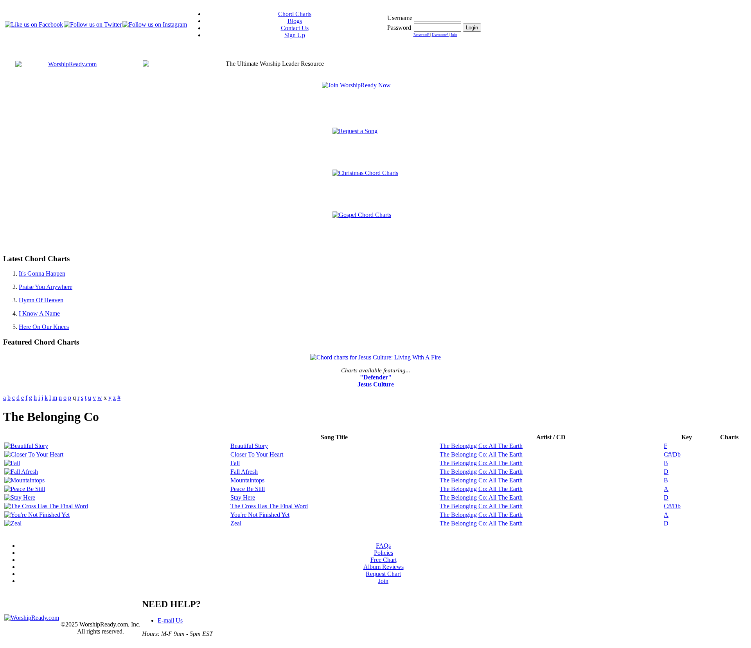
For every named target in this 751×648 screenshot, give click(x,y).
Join (454, 35)
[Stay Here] (19, 497)
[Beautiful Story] (26, 445)
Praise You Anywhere (45, 286)
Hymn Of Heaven (41, 300)
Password (399, 27)
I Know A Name (39, 313)
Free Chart (383, 559)
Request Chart (383, 573)
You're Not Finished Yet (259, 514)
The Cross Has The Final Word (269, 506)
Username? (440, 35)
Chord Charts (294, 14)
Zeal (235, 523)
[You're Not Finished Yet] (37, 514)
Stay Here (242, 497)
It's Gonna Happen (42, 273)
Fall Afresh (244, 471)
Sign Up (294, 35)
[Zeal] (13, 523)
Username (399, 17)
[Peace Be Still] (24, 489)
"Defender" (376, 377)
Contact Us (295, 28)
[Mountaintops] (24, 480)
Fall (235, 463)
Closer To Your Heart (256, 454)
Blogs (294, 21)
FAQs (383, 545)
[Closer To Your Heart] (33, 454)
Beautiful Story (249, 445)
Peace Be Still (247, 489)
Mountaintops (247, 480)
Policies (383, 552)
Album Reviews (383, 566)
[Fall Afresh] (21, 471)
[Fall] (12, 463)
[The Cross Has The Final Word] (46, 506)
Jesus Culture (376, 384)
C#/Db (672, 454)
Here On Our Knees (44, 326)
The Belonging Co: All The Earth (481, 445)
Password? (421, 35)
